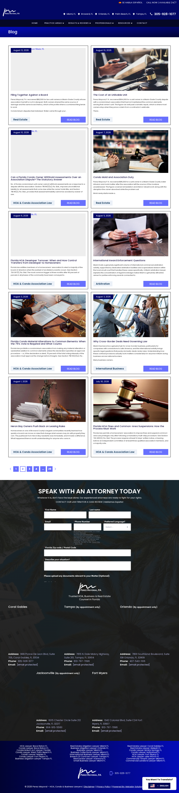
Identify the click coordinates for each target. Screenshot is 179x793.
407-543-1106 (137, 661)
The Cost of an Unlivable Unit (110, 94)
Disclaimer (89, 786)
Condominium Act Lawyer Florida (33, 750)
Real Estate (20, 119)
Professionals (103, 23)
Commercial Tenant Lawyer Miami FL (145, 758)
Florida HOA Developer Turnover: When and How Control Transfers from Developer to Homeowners (44, 261)
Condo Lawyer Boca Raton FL (33, 748)
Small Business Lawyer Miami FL (89, 760)
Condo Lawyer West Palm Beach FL (34, 752)
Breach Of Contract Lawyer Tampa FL (89, 756)
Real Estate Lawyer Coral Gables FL (145, 746)
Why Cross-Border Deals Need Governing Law (120, 341)
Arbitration (103, 284)
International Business (110, 368)
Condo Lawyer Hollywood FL (145, 752)
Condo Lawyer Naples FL (33, 754)
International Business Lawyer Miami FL (89, 754)
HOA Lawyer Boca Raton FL (33, 746)
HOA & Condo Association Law (32, 203)
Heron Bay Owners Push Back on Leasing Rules (38, 426)
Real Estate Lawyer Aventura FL (89, 758)
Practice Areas (53, 23)
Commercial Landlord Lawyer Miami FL (145, 760)
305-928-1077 (165, 14)
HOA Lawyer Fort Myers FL (145, 754)
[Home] (89, 588)
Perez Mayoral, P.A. (19, 99)
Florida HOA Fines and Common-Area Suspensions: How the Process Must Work (128, 427)
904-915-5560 (54, 727)
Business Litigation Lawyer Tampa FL (33, 758)
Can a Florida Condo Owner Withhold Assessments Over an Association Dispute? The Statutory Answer (46, 178)
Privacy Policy (103, 786)
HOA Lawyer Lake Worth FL (145, 756)
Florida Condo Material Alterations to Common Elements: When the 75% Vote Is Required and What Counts (48, 342)
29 (49, 469)
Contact (142, 23)
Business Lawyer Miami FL (89, 750)
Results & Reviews (78, 23)
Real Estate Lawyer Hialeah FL (145, 748)
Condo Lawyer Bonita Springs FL (145, 750)
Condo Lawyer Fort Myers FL (33, 756)
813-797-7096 (82, 661)
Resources (124, 23)
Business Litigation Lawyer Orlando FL (89, 748)
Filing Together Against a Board (29, 94)
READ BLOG (73, 119)
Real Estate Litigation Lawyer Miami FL (89, 746)
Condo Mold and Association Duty (113, 177)
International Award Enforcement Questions (119, 260)
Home (35, 23)
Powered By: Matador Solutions (128, 786)
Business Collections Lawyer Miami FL (89, 752)
